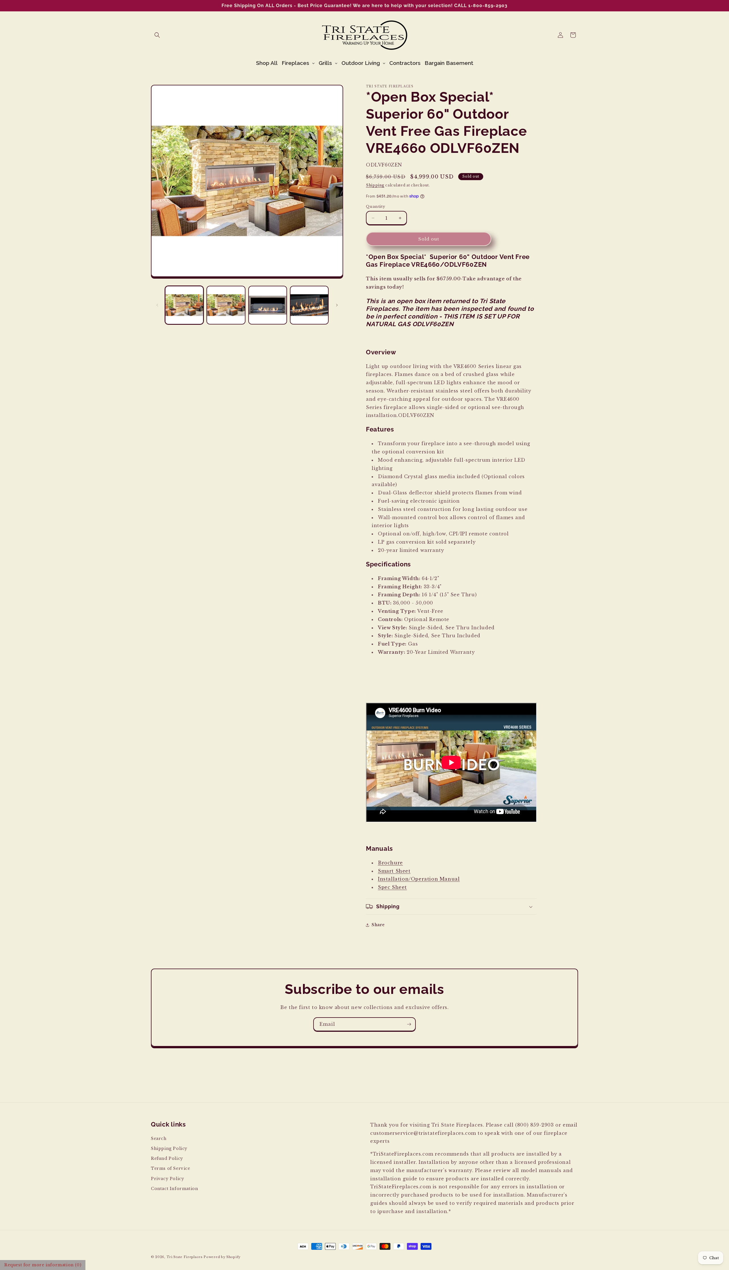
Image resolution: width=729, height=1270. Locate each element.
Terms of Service (170, 1168)
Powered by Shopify (222, 1257)
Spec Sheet (392, 887)
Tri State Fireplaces (185, 1257)
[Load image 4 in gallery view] (309, 305)
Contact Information (174, 1188)
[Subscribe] (409, 1024)
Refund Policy (167, 1158)
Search (159, 1138)
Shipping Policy (169, 1148)
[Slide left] (157, 305)
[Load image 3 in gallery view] (267, 305)
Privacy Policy (167, 1178)
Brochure (390, 863)
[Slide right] (337, 305)
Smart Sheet (394, 871)
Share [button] (378, 924)
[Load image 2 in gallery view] (225, 305)
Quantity (375, 206)
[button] (157, 35)
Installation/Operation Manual (419, 879)
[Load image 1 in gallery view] (184, 305)
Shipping (375, 185)
